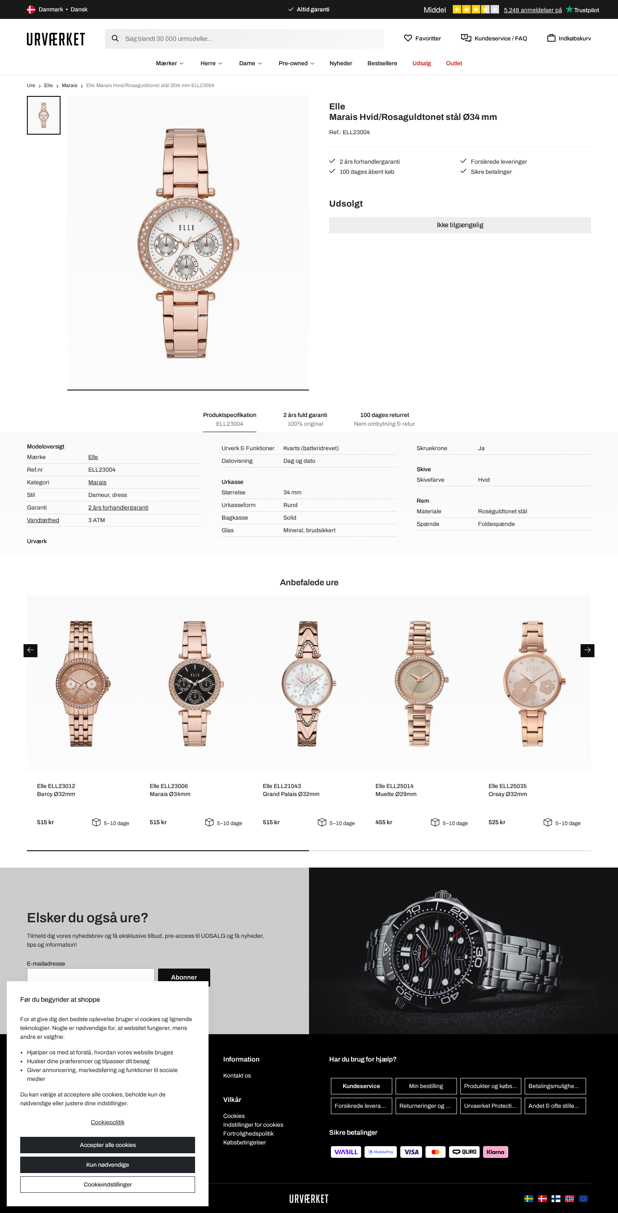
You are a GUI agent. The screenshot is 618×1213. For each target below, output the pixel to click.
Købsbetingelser (244, 1142)
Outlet (454, 63)
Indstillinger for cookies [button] (253, 1125)
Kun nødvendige (107, 1165)
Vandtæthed (43, 520)
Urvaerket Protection (491, 1106)
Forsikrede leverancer (363, 1106)
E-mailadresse (46, 964)
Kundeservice (361, 1086)
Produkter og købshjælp (493, 1086)
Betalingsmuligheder (555, 1086)
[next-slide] (587, 650)
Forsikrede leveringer (498, 162)
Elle (48, 85)
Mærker (166, 63)
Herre (208, 63)
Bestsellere (382, 63)
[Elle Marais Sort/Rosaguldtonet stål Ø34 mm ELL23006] (196, 684)
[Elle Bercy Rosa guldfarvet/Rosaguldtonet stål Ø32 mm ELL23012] (83, 684)
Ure (31, 85)
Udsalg (421, 63)
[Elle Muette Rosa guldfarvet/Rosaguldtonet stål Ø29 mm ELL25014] (422, 684)
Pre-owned (293, 63)
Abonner (184, 977)
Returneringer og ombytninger (428, 1106)
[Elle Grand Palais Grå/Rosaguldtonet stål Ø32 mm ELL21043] (309, 684)
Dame (247, 63)
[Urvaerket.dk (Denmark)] (543, 1198)
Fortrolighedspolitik (248, 1134)
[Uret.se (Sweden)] (529, 1198)
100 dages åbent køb (366, 172)
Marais (69, 85)
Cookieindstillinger (108, 1184)
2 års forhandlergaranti (369, 162)
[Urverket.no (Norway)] (570, 1198)
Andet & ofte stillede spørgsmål (557, 1106)
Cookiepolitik (107, 1122)
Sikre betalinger (491, 172)
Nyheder (341, 63)
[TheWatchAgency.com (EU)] (583, 1198)
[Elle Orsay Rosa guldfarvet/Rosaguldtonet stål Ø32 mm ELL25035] (534, 684)
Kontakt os (237, 1075)
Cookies (234, 1116)
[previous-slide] (30, 650)
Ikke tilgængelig (460, 224)
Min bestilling (426, 1086)
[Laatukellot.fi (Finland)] (557, 1198)
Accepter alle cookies (108, 1145)
